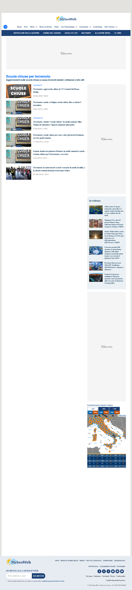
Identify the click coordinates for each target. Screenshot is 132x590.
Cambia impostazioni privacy (115, 580)
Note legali (105, 576)
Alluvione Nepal (103, 33)
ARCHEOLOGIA (119, 561)
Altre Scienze (109, 27)
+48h (103, 409)
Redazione (97, 576)
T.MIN (90, 412)
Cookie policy (120, 576)
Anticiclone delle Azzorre (26, 33)
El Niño (117, 33)
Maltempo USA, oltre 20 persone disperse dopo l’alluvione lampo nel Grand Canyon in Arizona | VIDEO (114, 223)
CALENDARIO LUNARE (107, 566)
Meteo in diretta (45, 27)
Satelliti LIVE (71, 33)
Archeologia (97, 27)
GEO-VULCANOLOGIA (94, 561)
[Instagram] (104, 571)
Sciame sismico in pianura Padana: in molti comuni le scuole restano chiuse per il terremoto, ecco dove (59, 153)
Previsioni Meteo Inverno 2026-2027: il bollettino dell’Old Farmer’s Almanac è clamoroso (114, 266)
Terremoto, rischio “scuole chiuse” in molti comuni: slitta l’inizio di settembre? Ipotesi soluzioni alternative (57, 123)
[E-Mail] (122, 571)
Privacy (112, 576)
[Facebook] (99, 571)
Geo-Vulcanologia (68, 27)
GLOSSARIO (121, 566)
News (26, 27)
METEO (82, 561)
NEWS (57, 561)
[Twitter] (108, 571)
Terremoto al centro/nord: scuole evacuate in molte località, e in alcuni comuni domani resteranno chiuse (59, 169)
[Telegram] (113, 571)
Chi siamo (89, 576)
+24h (92, 409)
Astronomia (83, 27)
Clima (56, 27)
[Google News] (117, 571)
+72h (114, 409)
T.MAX (95, 412)
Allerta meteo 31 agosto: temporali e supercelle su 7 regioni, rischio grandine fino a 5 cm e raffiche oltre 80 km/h (114, 211)
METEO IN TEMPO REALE (69, 561)
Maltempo (86, 33)
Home (19, 27)
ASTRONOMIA (108, 561)
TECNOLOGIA (93, 566)
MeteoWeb (95, 585)
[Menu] (5, 27)
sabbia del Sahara (52, 33)
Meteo (32, 27)
